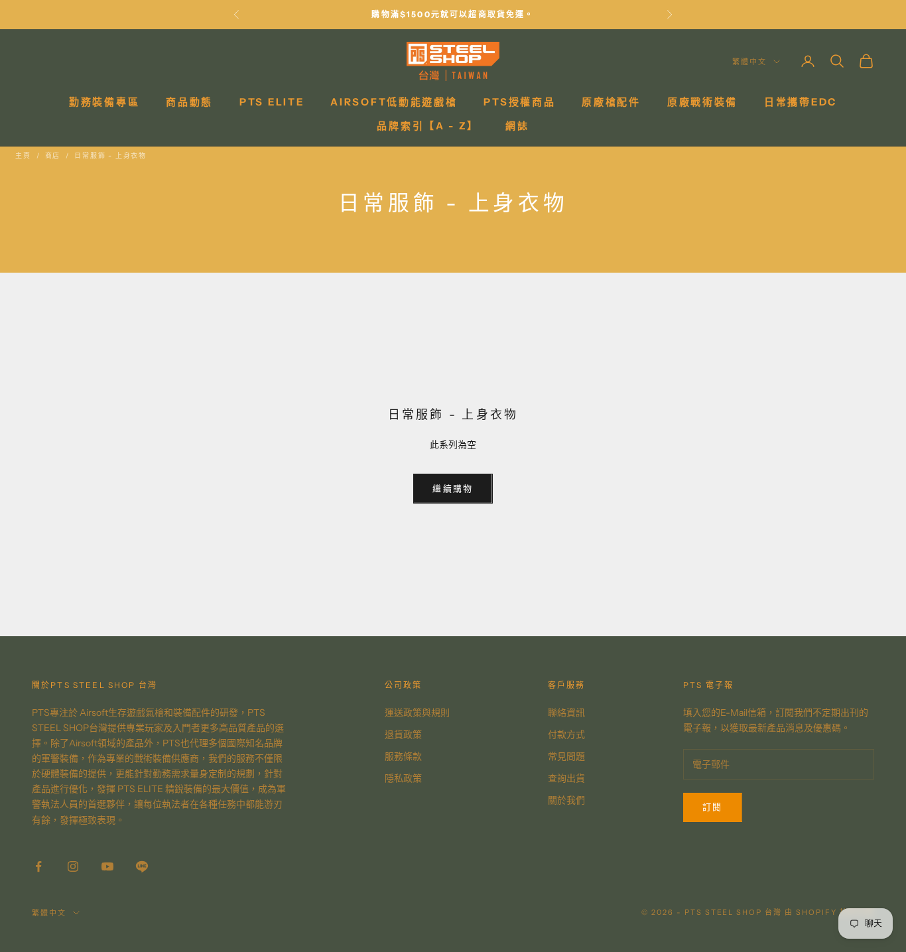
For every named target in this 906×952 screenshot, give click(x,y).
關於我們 (566, 800)
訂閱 (712, 806)
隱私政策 (403, 778)
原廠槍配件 (611, 102)
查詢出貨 (566, 778)
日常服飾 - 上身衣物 (110, 155)
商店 (53, 155)
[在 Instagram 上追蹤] (73, 866)
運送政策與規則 (417, 712)
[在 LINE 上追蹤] (142, 866)
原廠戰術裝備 (702, 102)
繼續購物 (452, 488)
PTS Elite (271, 102)
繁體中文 (749, 61)
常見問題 (566, 756)
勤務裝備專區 (104, 102)
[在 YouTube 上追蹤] (107, 866)
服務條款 (403, 756)
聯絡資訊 (566, 712)
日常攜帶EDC (800, 102)
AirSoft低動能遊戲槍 (393, 102)
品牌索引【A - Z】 (428, 125)
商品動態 (189, 102)
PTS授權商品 (519, 102)
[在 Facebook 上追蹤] (38, 866)
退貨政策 (403, 734)
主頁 (23, 155)
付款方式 (566, 734)
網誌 (517, 125)
